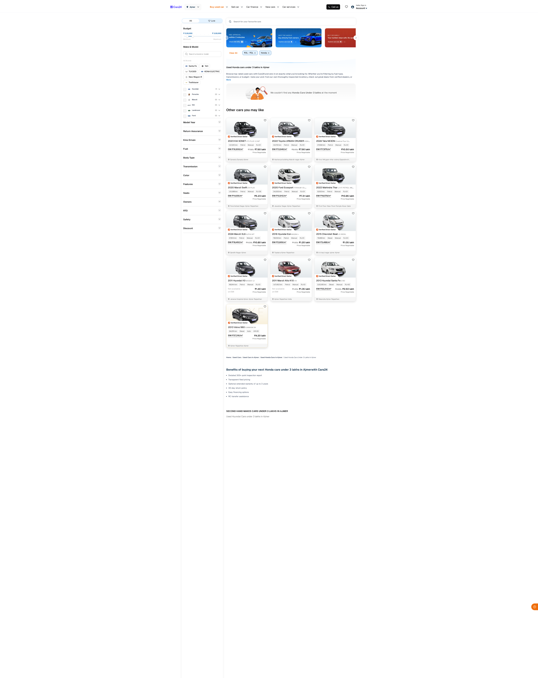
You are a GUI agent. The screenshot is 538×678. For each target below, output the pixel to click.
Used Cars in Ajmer (251, 357)
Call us (334, 6)
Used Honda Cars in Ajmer (271, 357)
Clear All (233, 53)
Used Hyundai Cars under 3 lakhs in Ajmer (247, 416)
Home (228, 357)
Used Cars (237, 357)
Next (355, 37)
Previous (226, 37)
